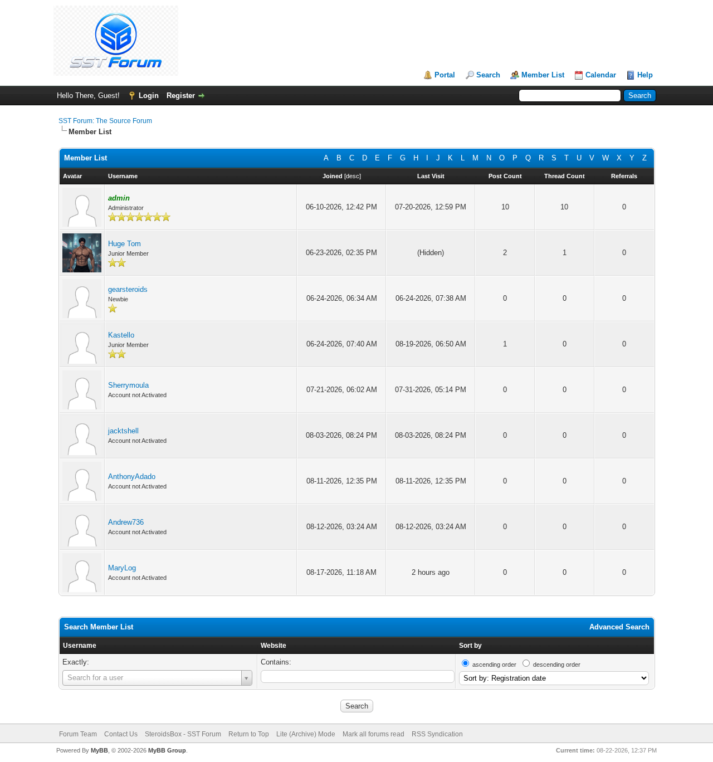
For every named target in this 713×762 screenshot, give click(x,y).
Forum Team (78, 734)
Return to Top (248, 734)
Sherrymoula (128, 385)
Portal (444, 75)
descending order (556, 664)
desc (352, 176)
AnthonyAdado (131, 476)
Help (645, 75)
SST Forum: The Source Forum (105, 121)
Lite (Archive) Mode (305, 734)
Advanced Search (619, 627)
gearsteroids (128, 289)
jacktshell (123, 431)
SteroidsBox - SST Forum (183, 734)
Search (488, 75)
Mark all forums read (373, 734)
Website (273, 645)
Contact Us (121, 734)
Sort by (470, 645)
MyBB (99, 750)
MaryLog (122, 568)
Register (181, 95)
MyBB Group (167, 750)
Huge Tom (124, 244)
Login (149, 95)
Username (79, 645)
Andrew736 (126, 522)
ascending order (494, 664)
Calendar (600, 75)
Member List (542, 75)
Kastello (121, 335)
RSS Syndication (437, 734)
